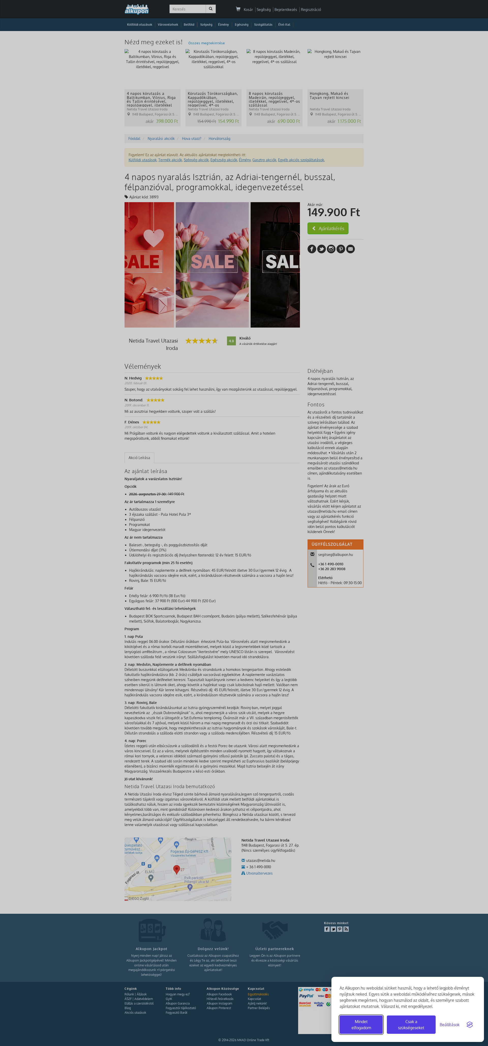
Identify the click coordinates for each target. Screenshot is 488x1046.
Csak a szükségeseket (411, 1024)
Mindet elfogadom (361, 1024)
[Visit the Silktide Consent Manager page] (470, 1025)
